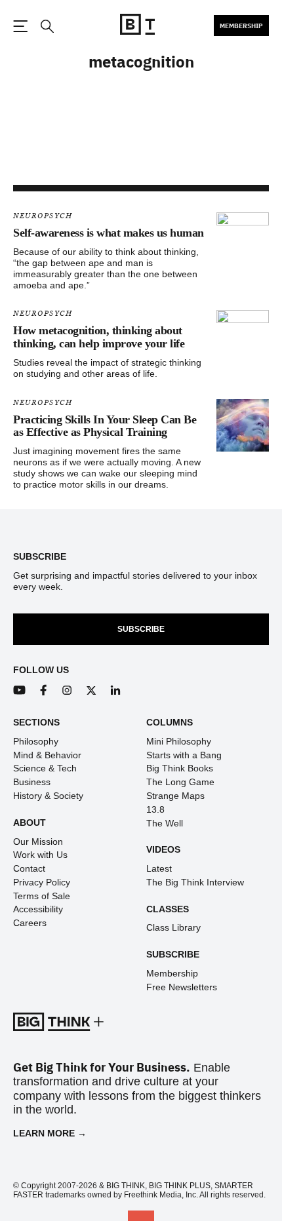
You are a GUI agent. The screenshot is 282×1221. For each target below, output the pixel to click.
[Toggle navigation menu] (20, 26)
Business (31, 782)
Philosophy (35, 741)
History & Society (48, 795)
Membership (241, 25)
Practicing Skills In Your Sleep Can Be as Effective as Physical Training (104, 426)
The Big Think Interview (195, 882)
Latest (159, 868)
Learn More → (50, 1133)
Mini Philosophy (178, 741)
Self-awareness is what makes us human (108, 232)
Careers (30, 923)
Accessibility (38, 909)
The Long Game (180, 782)
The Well (164, 823)
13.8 (155, 809)
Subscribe (141, 629)
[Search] (46, 26)
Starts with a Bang (184, 755)
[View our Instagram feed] (67, 690)
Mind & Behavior (47, 755)
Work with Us (40, 854)
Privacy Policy (41, 882)
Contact (29, 868)
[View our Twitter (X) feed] (91, 690)
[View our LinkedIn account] (116, 690)
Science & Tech (45, 768)
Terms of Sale (41, 896)
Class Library (173, 927)
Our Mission (38, 841)
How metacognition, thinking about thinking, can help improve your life (98, 337)
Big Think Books (179, 768)
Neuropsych (42, 216)
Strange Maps (175, 795)
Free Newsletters (181, 987)
